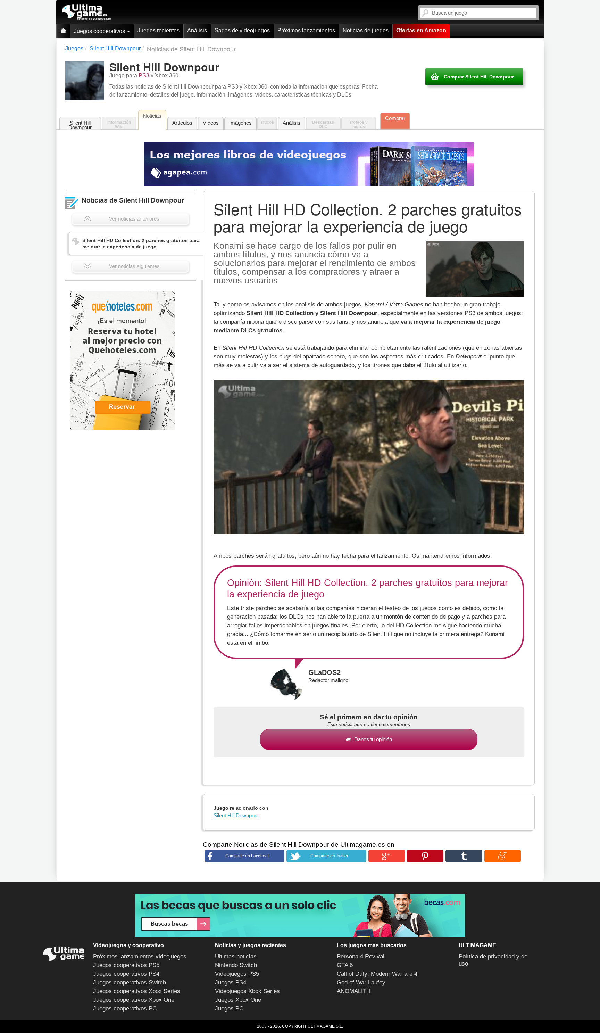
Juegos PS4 (230, 982)
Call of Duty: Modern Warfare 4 (377, 973)
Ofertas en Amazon (421, 30)
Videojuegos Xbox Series (247, 991)
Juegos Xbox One (238, 1000)
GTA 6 (345, 965)
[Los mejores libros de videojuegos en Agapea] (309, 164)
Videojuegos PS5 (237, 973)
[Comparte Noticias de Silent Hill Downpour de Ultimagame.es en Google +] (386, 856)
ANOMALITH (353, 991)
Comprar (395, 118)
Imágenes (240, 123)
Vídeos (211, 123)
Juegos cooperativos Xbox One (133, 1000)
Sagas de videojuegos (242, 30)
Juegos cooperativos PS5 (126, 965)
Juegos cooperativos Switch (129, 982)
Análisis (197, 30)
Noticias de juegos (366, 30)
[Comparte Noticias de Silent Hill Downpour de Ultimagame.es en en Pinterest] (425, 856)
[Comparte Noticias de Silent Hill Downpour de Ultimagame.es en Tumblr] (463, 856)
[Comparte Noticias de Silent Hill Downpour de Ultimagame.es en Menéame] (502, 856)
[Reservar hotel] (122, 360)
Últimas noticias (236, 956)
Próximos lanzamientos (306, 30)
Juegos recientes (159, 30)
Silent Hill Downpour (80, 125)
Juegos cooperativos (100, 31)
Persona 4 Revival (360, 956)
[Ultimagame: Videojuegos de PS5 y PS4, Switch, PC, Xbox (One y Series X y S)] (86, 12)
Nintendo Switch (236, 965)
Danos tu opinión (373, 739)
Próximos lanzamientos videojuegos (139, 956)
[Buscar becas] (300, 915)
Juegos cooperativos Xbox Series (136, 991)
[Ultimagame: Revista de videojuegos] (63, 31)
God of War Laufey (361, 982)
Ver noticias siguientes (134, 266)
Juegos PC (229, 1008)
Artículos (182, 123)
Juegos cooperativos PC (125, 1008)
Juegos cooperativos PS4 (126, 973)
